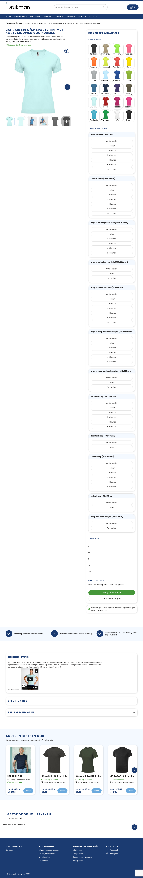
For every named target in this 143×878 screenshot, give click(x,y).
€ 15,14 (116, 790)
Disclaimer (43, 860)
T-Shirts (35, 23)
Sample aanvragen (111, 598)
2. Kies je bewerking (97, 128)
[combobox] (78, 7)
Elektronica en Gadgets (82, 857)
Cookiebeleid (44, 857)
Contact (9, 850)
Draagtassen (78, 860)
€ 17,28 (13, 790)
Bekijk (28, 790)
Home (19, 23)
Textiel (27, 23)
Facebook (113, 850)
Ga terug (11, 23)
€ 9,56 (48, 790)
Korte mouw (45, 23)
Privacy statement (47, 853)
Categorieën (19, 16)
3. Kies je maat (95, 538)
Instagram (114, 853)
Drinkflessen (77, 850)
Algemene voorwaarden (49, 850)
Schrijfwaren (78, 853)
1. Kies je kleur (94, 40)
